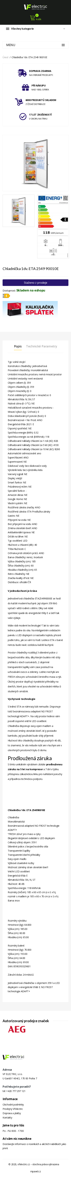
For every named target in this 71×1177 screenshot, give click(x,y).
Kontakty (7, 1117)
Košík (38, 19)
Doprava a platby (12, 1113)
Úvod (5, 57)
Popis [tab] (18, 346)
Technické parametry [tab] (41, 346)
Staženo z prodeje (35, 283)
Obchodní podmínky (13, 1104)
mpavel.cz (35, 1171)
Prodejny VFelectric (13, 1108)
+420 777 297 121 (15, 1091)
